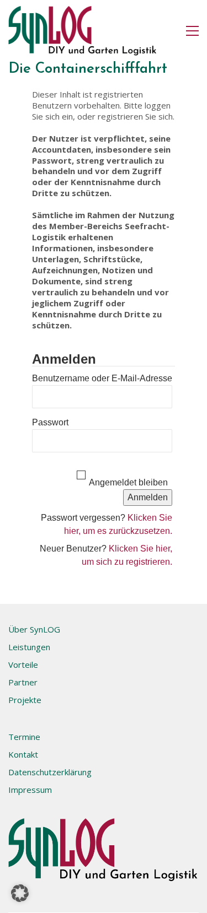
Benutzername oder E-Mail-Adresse (102, 378)
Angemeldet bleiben (128, 482)
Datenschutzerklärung (50, 771)
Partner (23, 682)
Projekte (24, 699)
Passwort (50, 422)
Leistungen (29, 646)
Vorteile (23, 664)
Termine (24, 736)
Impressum (30, 789)
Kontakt (23, 754)
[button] (192, 31)
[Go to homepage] (82, 31)
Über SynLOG (34, 629)
